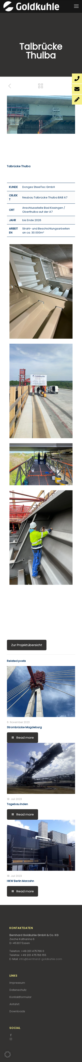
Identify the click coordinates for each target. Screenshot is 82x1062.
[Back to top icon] (73, 1053)
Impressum (17, 983)
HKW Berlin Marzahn (20, 881)
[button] (7, 1054)
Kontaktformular (20, 997)
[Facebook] (10, 1035)
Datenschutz (17, 990)
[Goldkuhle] (31, 6)
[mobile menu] (76, 6)
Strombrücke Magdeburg (24, 727)
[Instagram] (10, 1039)
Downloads (17, 1011)
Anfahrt (14, 1004)
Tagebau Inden (17, 804)
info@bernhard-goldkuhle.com (40, 959)
